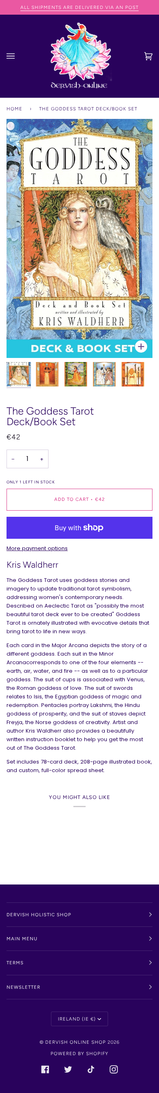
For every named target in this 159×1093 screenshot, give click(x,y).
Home (14, 109)
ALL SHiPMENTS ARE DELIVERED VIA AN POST (79, 7)
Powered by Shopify (79, 1053)
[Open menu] (19, 56)
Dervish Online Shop (75, 1042)
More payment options (37, 548)
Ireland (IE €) (77, 1019)
